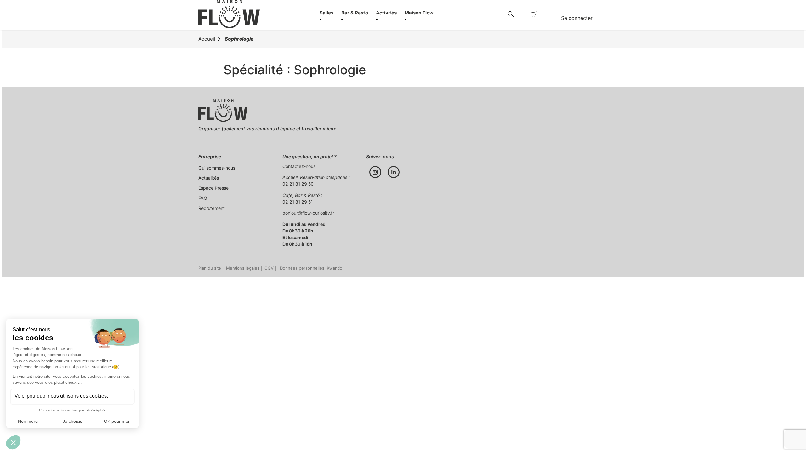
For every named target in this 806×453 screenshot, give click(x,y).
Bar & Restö (354, 13)
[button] (510, 14)
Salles (326, 13)
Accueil (206, 39)
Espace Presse (213, 188)
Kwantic (334, 268)
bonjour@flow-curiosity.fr (308, 212)
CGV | (269, 268)
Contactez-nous (298, 166)
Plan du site (209, 268)
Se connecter (577, 18)
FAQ (202, 198)
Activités (386, 13)
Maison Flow (419, 13)
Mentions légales (241, 268)
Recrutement (211, 208)
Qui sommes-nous (216, 168)
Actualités (208, 178)
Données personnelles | (302, 268)
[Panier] (534, 14)
